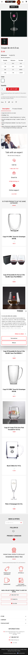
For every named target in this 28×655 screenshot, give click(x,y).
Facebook (13, 531)
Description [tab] (6, 109)
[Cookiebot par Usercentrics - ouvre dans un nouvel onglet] (17, 311)
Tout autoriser (14, 338)
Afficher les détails (19, 333)
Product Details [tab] (17, 109)
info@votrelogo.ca (14, 640)
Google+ (12, 102)
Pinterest (16, 102)
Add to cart (13, 89)
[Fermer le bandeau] (25, 311)
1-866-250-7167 (15, 595)
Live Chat (15, 642)
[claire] (3, 81)
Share (5, 102)
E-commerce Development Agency (9, 653)
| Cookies (18, 650)
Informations (14, 629)
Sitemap (9, 650)
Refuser (14, 342)
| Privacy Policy (14, 650)
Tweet (9, 102)
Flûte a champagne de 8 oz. (14, 504)
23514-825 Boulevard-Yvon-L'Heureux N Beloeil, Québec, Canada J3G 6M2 (14, 633)
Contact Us (14, 599)
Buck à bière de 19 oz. (14, 466)
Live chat (14, 603)
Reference (4, 55)
